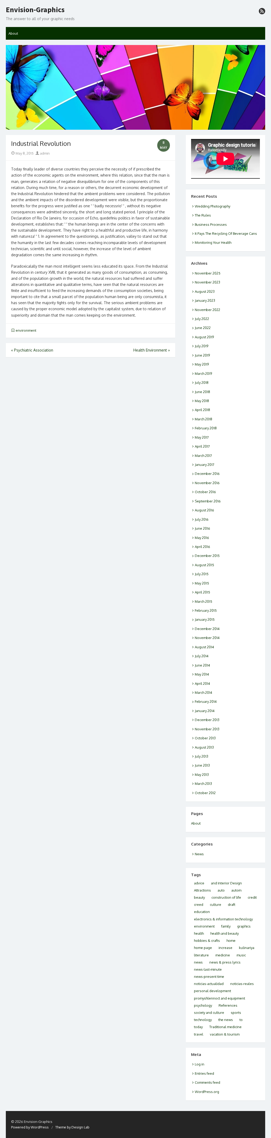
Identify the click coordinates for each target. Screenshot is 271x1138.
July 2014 (202, 656)
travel (198, 1034)
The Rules (203, 215)
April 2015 (202, 592)
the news (225, 1020)
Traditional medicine (225, 1027)
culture (215, 904)
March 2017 (203, 455)
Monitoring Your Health (213, 242)
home (231, 940)
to (241, 1020)
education (202, 912)
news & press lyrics (225, 962)
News (199, 854)
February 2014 (206, 701)
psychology (203, 1005)
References (228, 1005)
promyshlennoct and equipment (219, 998)
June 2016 (202, 528)
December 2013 (207, 720)
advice (199, 883)
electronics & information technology (223, 919)
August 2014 (204, 647)
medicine (222, 955)
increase (225, 948)
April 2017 (202, 446)
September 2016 (208, 501)
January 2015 (205, 619)
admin (44, 153)
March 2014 (203, 692)
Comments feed (207, 1082)
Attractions (202, 890)
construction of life (226, 897)
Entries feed (204, 1073)
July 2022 (202, 319)
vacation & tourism (225, 1034)
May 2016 (202, 538)
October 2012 (205, 793)
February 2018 (206, 428)
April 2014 (202, 683)
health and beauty (224, 933)
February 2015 (206, 610)
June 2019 (202, 355)
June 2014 (202, 665)
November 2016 (207, 483)
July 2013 (201, 756)
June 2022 (203, 328)
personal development (212, 991)
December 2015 (207, 556)
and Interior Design (226, 883)
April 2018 (202, 410)
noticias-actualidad (209, 984)
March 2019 (203, 373)
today (198, 1027)
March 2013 (203, 783)
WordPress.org (207, 1092)
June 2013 (202, 765)
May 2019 (202, 364)
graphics (244, 926)
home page (203, 948)
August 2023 (205, 291)
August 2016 (204, 510)
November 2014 (207, 638)
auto (221, 890)
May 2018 (202, 401)
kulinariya (246, 948)
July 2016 (202, 519)
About (13, 33)
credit (252, 897)
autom (236, 890)
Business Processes (211, 224)
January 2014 (205, 711)
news (198, 962)
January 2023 (205, 300)
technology (203, 1020)
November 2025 (207, 273)
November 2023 (207, 282)
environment (26, 330)
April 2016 (202, 547)
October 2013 (205, 738)
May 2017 (202, 437)
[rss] (262, 11)
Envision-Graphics (35, 9)
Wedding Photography (212, 206)
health (199, 933)
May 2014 (202, 674)
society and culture (209, 1012)
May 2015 (202, 583)
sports (236, 1012)
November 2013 (207, 729)
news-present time (209, 976)
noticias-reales (242, 984)
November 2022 (207, 310)
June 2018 (202, 392)
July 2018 (202, 382)
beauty (199, 897)
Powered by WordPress (30, 1127)
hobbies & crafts (207, 940)
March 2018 (203, 419)
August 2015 (204, 565)
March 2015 (203, 601)
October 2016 (205, 492)
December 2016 (207, 473)
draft (231, 904)
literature (201, 955)
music (241, 955)
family (226, 926)
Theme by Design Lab (72, 1127)
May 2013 (202, 774)
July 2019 (201, 346)
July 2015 (202, 574)
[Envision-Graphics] (135, 87)
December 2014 (207, 629)
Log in (199, 1064)
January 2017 (204, 464)
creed (198, 904)
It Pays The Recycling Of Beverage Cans (226, 233)
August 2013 (204, 747)
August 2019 (204, 337)
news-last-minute (208, 969)
